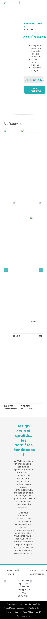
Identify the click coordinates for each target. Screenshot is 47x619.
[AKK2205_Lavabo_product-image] (9, 23)
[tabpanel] (33, 58)
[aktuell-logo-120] (12, 2)
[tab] (33, 37)
